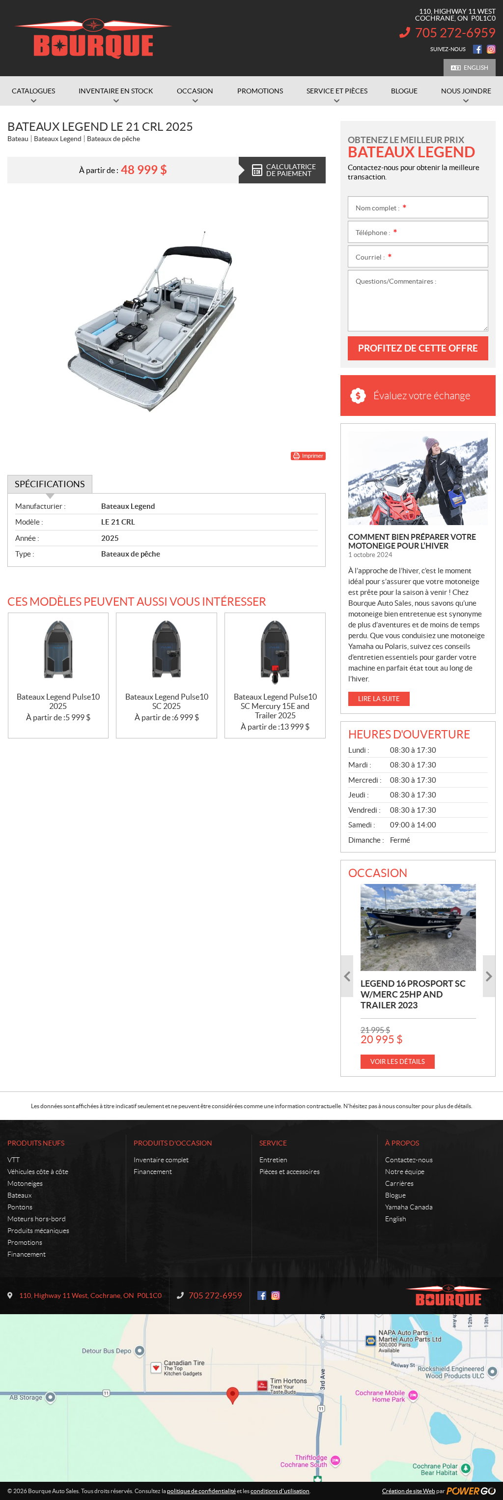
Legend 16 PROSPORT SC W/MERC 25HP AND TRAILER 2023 (413, 994)
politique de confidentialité (201, 1491)
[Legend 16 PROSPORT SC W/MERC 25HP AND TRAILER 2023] (418, 927)
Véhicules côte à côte (37, 1172)
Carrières (399, 1183)
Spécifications (50, 484)
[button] (347, 976)
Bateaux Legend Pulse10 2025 (58, 701)
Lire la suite (379, 699)
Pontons (19, 1207)
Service (273, 1143)
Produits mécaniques (38, 1231)
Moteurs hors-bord (36, 1219)
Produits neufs (35, 1143)
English (476, 67)
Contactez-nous (409, 1160)
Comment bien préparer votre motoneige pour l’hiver (412, 541)
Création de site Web (408, 1491)
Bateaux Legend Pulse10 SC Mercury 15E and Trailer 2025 (275, 706)
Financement (26, 1254)
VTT (13, 1160)
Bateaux (19, 1195)
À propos (402, 1143)
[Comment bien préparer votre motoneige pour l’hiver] (418, 478)
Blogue (395, 1195)
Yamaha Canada (409, 1207)
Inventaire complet (161, 1160)
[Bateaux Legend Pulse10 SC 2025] (166, 652)
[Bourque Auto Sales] (93, 38)
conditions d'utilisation (280, 1491)
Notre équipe (404, 1172)
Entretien (273, 1160)
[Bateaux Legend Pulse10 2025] (58, 652)
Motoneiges (25, 1183)
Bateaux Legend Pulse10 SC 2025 (166, 701)
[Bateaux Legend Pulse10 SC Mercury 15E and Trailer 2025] (275, 652)
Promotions (24, 1242)
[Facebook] (477, 49)
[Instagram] (491, 49)
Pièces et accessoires (289, 1172)
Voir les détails (397, 1061)
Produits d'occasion (173, 1143)
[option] (418, 976)
